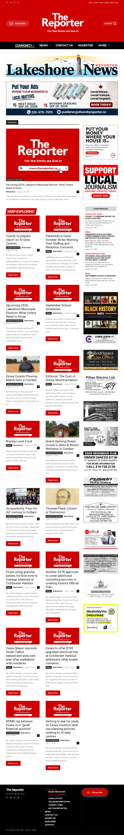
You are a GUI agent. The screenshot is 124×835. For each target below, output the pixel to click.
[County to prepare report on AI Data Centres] (23, 224)
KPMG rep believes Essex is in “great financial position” (19, 725)
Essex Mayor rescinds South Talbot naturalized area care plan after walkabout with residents (21, 655)
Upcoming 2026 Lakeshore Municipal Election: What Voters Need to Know (21, 310)
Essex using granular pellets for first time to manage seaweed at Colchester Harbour (22, 577)
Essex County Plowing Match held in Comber (21, 378)
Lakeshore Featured (14, 180)
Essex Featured (13, 733)
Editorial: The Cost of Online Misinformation (61, 378)
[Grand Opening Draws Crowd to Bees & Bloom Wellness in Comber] (62, 429)
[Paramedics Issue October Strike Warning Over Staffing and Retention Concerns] (62, 224)
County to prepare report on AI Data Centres (18, 239)
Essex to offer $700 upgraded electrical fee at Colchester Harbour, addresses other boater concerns (62, 655)
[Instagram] (11, 3)
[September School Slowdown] (62, 293)
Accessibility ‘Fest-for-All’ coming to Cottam (22, 510)
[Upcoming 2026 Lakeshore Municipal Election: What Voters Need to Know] (42, 155)
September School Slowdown (58, 307)
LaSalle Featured (13, 247)
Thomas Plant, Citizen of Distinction (61, 510)
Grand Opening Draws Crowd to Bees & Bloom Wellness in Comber (62, 445)
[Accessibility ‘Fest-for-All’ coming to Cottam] (23, 496)
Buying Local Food (19, 441)
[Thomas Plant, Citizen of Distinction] (62, 496)
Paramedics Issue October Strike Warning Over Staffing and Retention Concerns (62, 241)
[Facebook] (7, 3)
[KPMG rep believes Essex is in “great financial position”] (23, 709)
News (49, 251)
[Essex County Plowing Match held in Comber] (23, 364)
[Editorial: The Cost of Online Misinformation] (62, 364)
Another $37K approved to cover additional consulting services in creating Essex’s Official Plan (62, 579)
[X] (18, 3)
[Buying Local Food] (23, 429)
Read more (13, 275)
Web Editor (11, 192)
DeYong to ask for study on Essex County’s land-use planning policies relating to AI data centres (62, 728)
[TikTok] (14, 3)
